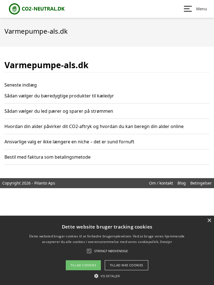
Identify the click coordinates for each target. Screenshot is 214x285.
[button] (107, 276)
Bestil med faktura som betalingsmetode (47, 157)
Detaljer (166, 242)
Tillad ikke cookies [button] (126, 265)
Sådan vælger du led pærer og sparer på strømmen (58, 111)
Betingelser (201, 183)
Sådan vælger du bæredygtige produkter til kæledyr (59, 96)
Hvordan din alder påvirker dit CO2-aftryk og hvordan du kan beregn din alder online (94, 126)
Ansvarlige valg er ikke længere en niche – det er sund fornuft (69, 142)
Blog (181, 183)
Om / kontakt (161, 183)
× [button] (209, 220)
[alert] (107, 250)
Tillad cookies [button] (83, 265)
